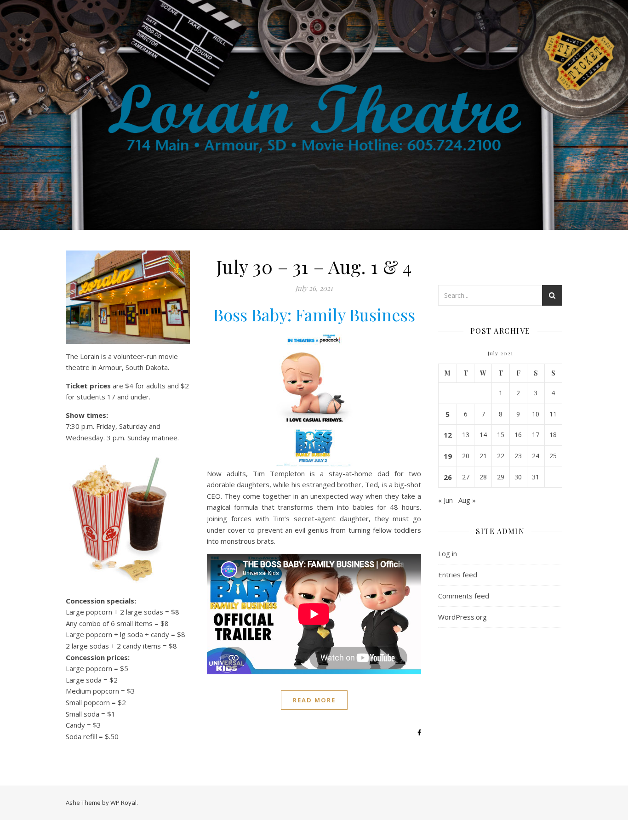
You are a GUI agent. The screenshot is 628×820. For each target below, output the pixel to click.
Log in (447, 553)
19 (448, 456)
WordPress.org (462, 616)
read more (314, 700)
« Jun (445, 500)
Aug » (467, 500)
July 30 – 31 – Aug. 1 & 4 (314, 266)
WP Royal (123, 802)
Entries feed (457, 574)
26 (448, 477)
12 (448, 434)
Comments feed (463, 595)
